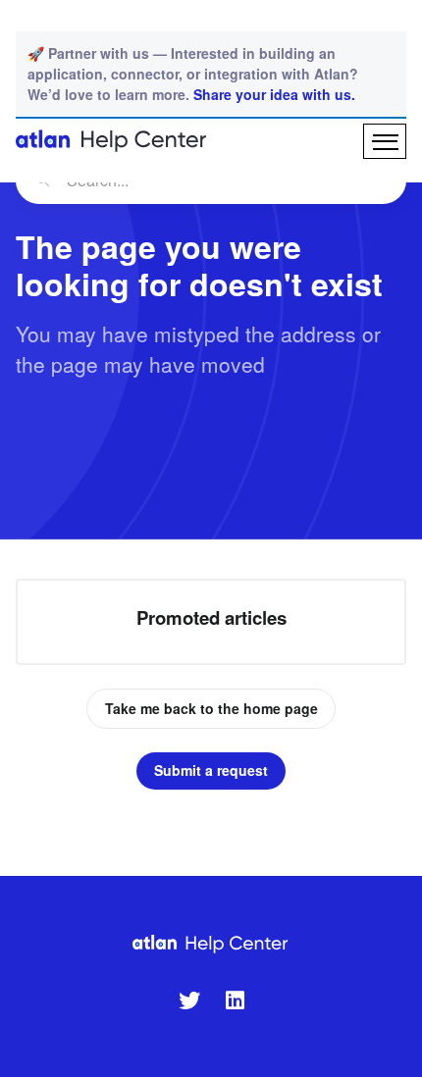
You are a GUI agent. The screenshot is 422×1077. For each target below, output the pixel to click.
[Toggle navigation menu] (384, 141)
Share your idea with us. (274, 94)
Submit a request (211, 770)
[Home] (112, 141)
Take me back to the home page (211, 708)
